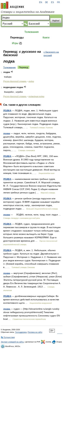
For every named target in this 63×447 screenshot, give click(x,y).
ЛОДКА (7, 110)
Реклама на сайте (35, 332)
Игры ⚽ (17, 43)
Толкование (9, 67)
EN (40, 2)
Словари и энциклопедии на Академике (27, 12)
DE (46, 2)
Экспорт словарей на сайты (12, 342)
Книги (46, 37)
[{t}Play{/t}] (12, 71)
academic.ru (12, 5)
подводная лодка (36, 96)
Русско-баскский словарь (14, 81)
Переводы (17, 37)
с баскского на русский (51, 54)
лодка (31, 81)
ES (52, 2)
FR (58, 2)
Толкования (31, 32)
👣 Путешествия (8, 337)
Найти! (55, 20)
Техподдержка (21, 332)
